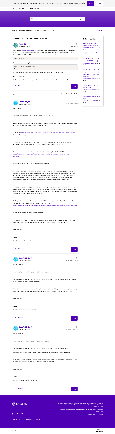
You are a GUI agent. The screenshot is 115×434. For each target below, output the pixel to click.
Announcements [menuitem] (34, 8)
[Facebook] (12, 413)
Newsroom (16, 419)
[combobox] (51, 19)
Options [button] (100, 30)
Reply (74, 86)
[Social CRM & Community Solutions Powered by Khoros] (99, 430)
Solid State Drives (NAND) (26, 30)
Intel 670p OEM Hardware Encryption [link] (45, 30)
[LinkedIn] (22, 413)
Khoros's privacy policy (85, 409)
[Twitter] (18, 413)
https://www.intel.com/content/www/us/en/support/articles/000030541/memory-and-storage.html (45, 205)
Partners (29, 419)
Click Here (59, 3)
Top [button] (15, 430)
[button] (90, 3)
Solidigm (14, 30)
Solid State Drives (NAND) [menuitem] (19, 8)
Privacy (38, 419)
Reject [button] (100, 3)
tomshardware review (29, 50)
